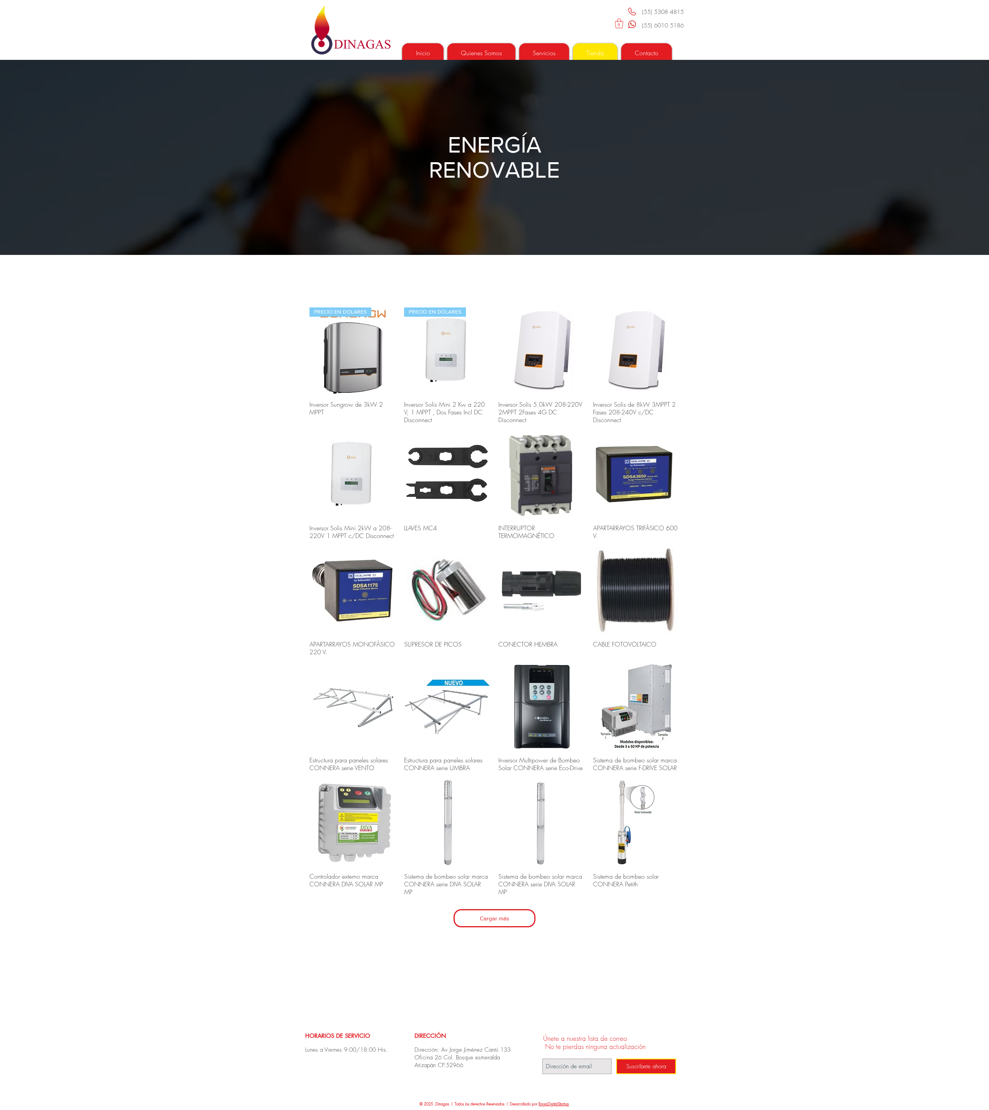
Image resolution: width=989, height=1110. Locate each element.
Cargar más (494, 918)
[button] (619, 23)
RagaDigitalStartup (554, 1104)
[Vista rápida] (541, 350)
